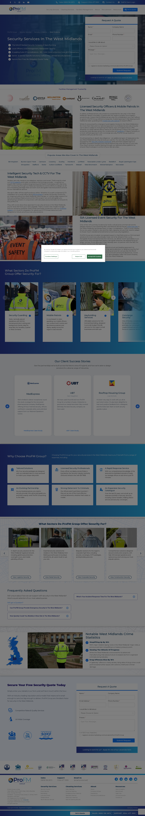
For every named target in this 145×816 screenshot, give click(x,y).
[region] (73, 253)
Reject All (78, 256)
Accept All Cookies (94, 256)
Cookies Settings (51, 256)
